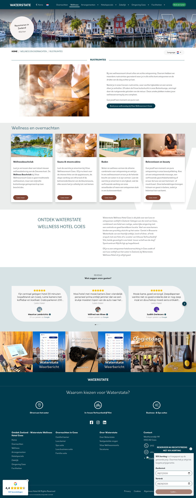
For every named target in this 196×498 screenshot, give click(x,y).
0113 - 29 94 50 (157, 445)
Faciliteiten (157, 4)
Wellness (74, 4)
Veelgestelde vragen (109, 441)
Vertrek (159, 478)
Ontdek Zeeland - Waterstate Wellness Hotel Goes (32, 434)
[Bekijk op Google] (39, 309)
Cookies (137, 491)
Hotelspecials (107, 4)
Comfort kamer (62, 437)
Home (14, 51)
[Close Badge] (27, 480)
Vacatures (104, 449)
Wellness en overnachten (33, 51)
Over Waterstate (108, 432)
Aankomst (160, 468)
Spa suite (60, 445)
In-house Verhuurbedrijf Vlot (98, 412)
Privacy (127, 491)
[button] (47, 4)
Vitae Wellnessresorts (109, 445)
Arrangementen (88, 4)
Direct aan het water (39, 412)
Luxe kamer (61, 441)
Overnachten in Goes (67, 432)
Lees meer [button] (39, 303)
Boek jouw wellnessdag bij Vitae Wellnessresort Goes (131, 106)
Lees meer (21, 197)
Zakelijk (122, 4)
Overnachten (62, 4)
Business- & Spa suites (156, 412)
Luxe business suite (64, 449)
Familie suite (61, 453)
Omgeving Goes (139, 4)
